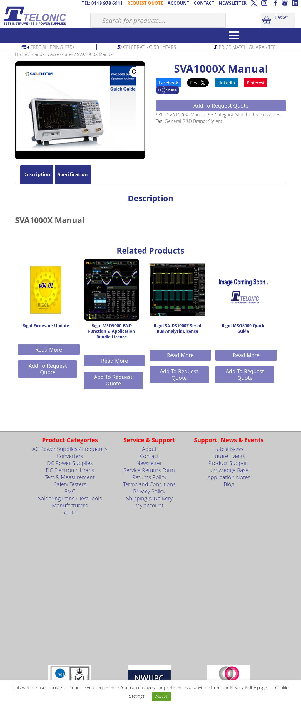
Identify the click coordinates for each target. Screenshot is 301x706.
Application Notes (229, 477)
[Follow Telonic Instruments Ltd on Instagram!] (264, 3)
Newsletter (149, 463)
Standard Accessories (52, 54)
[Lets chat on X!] (254, 3)
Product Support (228, 463)
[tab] (36, 174)
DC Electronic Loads (70, 470)
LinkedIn (226, 83)
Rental (70, 512)
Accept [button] (161, 696)
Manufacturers (70, 505)
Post (195, 83)
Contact (149, 455)
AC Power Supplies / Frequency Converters (69, 452)
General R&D (178, 121)
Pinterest (256, 83)
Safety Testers (70, 484)
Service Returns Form (149, 470)
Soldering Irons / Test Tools (70, 498)
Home (21, 54)
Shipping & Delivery (149, 498)
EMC (69, 491)
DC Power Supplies (70, 463)
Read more (48, 349)
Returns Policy (149, 477)
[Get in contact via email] (167, 90)
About (149, 448)
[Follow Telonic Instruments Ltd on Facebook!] (274, 3)
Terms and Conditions (149, 484)
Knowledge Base (228, 470)
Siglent (215, 121)
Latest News (228, 448)
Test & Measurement (70, 477)
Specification (73, 174)
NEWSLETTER (233, 3)
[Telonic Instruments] (45, 15)
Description (36, 174)
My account (149, 505)
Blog (229, 484)
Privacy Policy (149, 491)
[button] (134, 72)
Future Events (228, 455)
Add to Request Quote (220, 105)
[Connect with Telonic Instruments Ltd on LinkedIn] (295, 3)
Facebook (168, 83)
